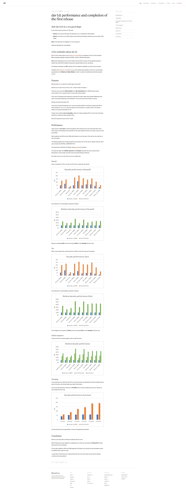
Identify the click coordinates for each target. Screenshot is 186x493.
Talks (168, 3)
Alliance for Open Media (75, 55)
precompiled (78, 147)
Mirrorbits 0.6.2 (119, 15)
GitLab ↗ (106, 479)
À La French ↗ (90, 483)
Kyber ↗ (89, 481)
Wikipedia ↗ (107, 485)
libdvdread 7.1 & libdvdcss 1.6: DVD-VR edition (124, 21)
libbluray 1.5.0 (119, 28)
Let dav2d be (118, 33)
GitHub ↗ (106, 477)
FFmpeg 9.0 (118, 18)
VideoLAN (61, 70)
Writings (146, 3)
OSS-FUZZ (63, 107)
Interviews (161, 3)
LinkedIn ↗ (106, 481)
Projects (153, 3)
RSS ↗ (105, 483)
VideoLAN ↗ (90, 475)
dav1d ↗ (89, 479)
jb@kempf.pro (124, 475)
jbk (4, 3)
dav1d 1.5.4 (118, 30)
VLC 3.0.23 (118, 36)
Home (140, 3)
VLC (66, 70)
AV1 (79, 34)
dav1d (60, 84)
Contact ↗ (180, 3)
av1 (53, 462)
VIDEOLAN (60, 11)
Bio (173, 3)
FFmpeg (72, 70)
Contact (71, 487)
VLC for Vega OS (119, 25)
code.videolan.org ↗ (108, 475)
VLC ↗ (88, 477)
